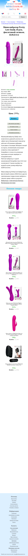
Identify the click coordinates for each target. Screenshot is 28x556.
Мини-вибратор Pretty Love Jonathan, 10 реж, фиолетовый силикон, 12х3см (14, 212)
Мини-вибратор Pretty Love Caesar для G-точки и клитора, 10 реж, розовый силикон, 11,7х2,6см (14, 334)
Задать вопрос (14, 129)
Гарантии (14, 513)
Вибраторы (20, 22)
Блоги (14, 522)
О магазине (14, 517)
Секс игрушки (14, 528)
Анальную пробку (14, 538)
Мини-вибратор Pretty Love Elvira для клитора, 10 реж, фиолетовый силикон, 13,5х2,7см (14, 273)
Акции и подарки (14, 520)
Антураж (14, 540)
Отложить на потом (14, 132)
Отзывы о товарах (14, 507)
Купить (14, 118)
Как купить (14, 498)
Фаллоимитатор (14, 531)
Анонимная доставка (14, 515)
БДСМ (14, 544)
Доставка (14, 500)
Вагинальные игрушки (20, 23)
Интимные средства (14, 548)
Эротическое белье (14, 542)
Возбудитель (14, 550)
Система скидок (14, 505)
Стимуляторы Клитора (7, 23)
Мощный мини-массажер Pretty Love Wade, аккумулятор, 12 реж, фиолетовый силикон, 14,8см (14, 243)
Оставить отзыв (14, 126)
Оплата (14, 502)
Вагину (14, 535)
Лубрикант (14, 551)
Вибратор (14, 530)
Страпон (14, 533)
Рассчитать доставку (14, 123)
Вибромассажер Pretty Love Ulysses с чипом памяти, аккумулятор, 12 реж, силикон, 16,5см (14, 304)
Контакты (14, 518)
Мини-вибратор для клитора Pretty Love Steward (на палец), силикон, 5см (14, 364)
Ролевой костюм (14, 546)
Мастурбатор (14, 537)
